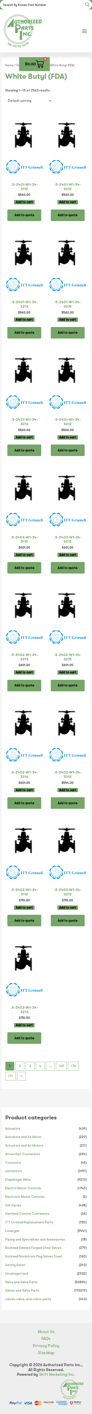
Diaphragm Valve (18, 1179)
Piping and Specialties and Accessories (35, 1239)
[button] (84, 31)
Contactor (13, 1163)
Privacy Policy (46, 1345)
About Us (46, 1331)
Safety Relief (15, 1265)
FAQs (46, 1338)
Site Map (46, 1352)
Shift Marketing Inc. (57, 1374)
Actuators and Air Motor (23, 1137)
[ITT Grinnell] (24, 168)
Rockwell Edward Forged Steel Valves (33, 1248)
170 (73, 1066)
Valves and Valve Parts (22, 1290)
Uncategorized (16, 1273)
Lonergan (12, 1231)
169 (61, 1066)
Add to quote (24, 215)
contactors (13, 1171)
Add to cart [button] (24, 202)
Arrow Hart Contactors (22, 1154)
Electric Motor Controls (23, 1188)
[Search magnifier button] (87, 4)
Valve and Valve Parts (21, 1282)
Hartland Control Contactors (27, 1214)
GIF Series (13, 1205)
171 (10, 1076)
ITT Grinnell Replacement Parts (29, 1222)
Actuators (12, 1128)
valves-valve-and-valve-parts (28, 1299)
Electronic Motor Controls (25, 1197)
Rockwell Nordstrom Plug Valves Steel (33, 1256)
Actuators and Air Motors (24, 1145)
